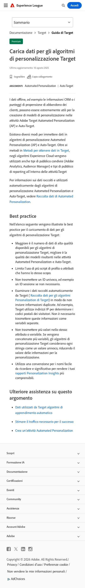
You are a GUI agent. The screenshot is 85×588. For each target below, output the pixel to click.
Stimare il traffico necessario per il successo (44, 421)
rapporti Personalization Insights (37, 373)
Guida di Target (62, 33)
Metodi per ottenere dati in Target (46, 150)
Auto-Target (66, 86)
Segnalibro (19, 76)
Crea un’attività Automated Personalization (44, 430)
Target (42, 33)
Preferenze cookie (56, 564)
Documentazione (20, 33)
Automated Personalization (40, 86)
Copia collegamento (42, 76)
